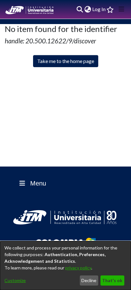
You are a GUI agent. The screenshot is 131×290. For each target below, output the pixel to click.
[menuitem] (88, 9)
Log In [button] (99, 9)
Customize (15, 280)
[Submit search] (80, 9)
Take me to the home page (65, 61)
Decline (88, 280)
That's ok (112, 280)
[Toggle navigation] (121, 9)
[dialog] (65, 265)
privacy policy (78, 267)
